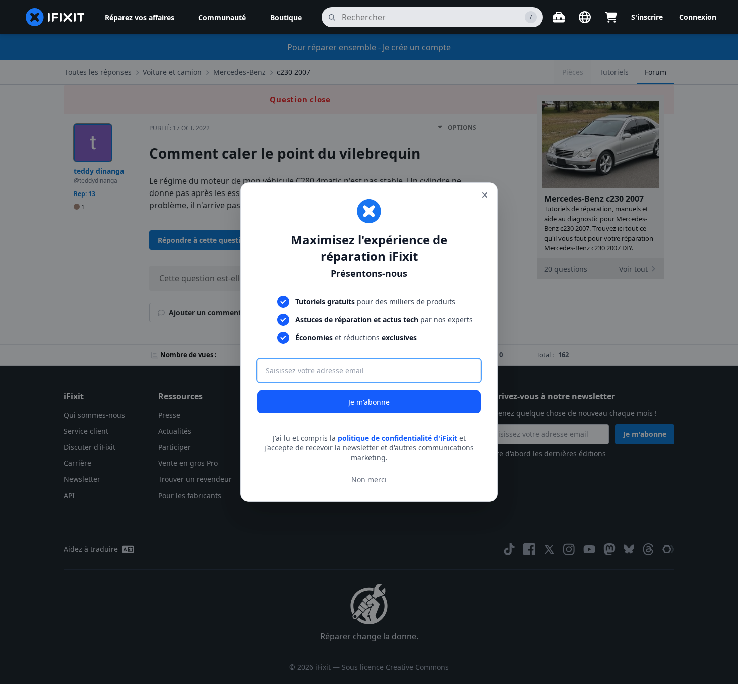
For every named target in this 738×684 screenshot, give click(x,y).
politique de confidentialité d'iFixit (397, 438)
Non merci (369, 479)
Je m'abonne (369, 402)
